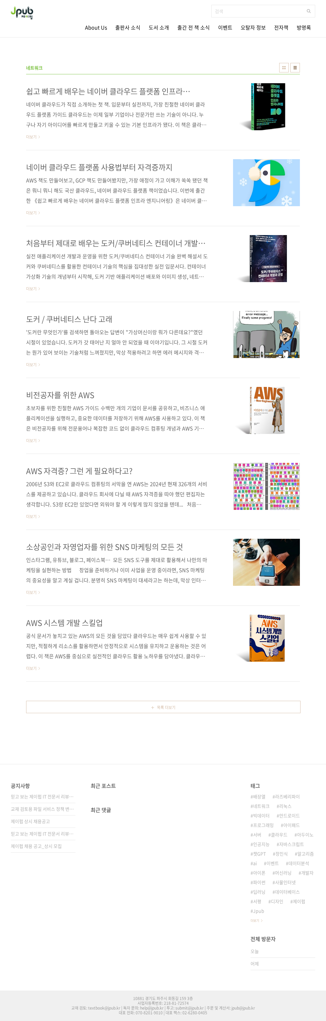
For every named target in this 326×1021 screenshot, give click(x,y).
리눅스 (285, 806)
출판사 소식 (127, 27)
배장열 (259, 796)
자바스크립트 (291, 844)
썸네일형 (284, 67)
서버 (257, 834)
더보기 (255, 920)
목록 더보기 (166, 707)
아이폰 (259, 872)
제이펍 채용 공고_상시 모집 (36, 846)
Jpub (258, 911)
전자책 (281, 27)
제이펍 (299, 901)
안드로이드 (289, 815)
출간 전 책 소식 (193, 27)
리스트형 (295, 67)
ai (255, 863)
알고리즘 (305, 853)
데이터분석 (298, 863)
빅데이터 (261, 815)
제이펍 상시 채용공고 (30, 821)
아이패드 (291, 825)
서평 (257, 901)
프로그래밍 (263, 825)
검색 (309, 11)
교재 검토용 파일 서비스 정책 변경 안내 (43, 809)
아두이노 (305, 834)
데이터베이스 (287, 892)
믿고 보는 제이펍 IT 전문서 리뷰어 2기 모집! (43, 833)
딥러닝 (259, 892)
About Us (96, 27)
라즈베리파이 (287, 796)
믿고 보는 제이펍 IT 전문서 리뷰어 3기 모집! (43, 796)
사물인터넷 (285, 882)
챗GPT (259, 853)
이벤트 (225, 27)
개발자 (307, 872)
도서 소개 (159, 27)
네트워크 (261, 806)
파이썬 (259, 882)
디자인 (277, 901)
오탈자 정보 (253, 27)
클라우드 (279, 834)
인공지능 (261, 844)
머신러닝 (283, 872)
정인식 (281, 853)
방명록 (304, 27)
